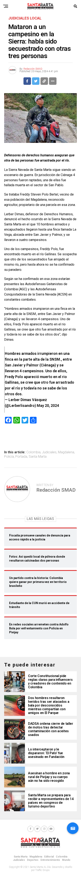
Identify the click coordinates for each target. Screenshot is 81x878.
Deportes (32, 860)
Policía (9, 456)
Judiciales (49, 452)
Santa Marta (38, 456)
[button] (73, 828)
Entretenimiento (50, 860)
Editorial (49, 856)
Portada (21, 456)
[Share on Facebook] (27, 81)
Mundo (66, 860)
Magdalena (66, 452)
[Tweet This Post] (35, 81)
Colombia (33, 452)
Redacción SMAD (32, 68)
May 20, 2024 (48, 405)
